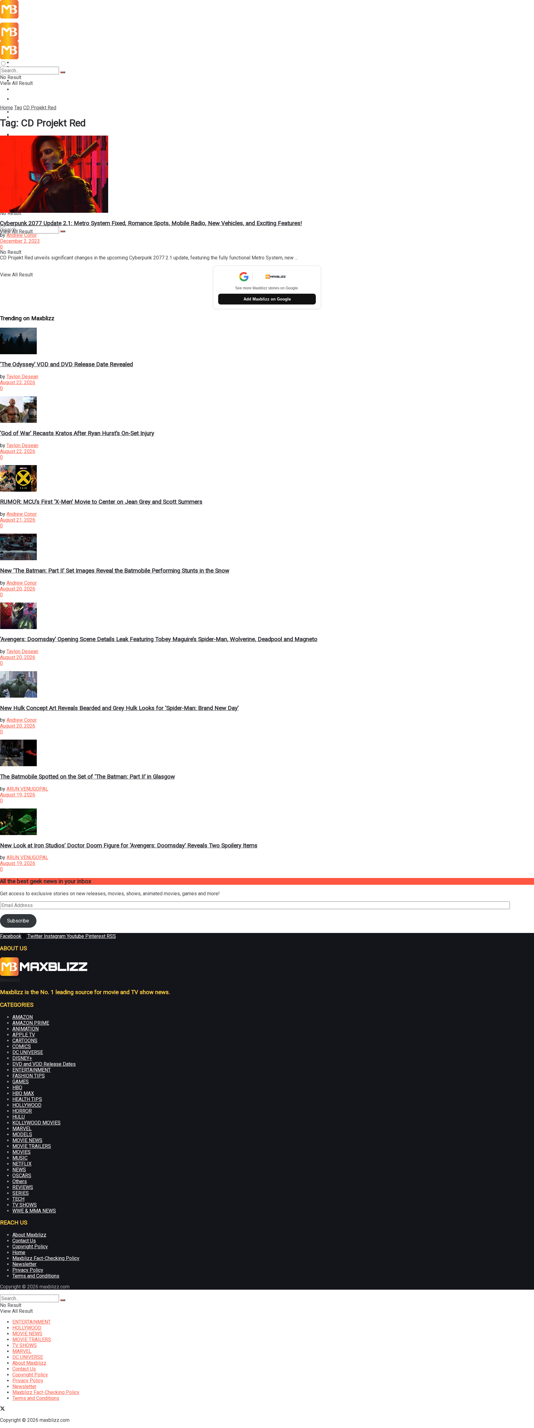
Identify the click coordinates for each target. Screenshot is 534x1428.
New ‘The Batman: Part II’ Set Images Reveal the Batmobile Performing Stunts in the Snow (114, 570)
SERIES (20, 1193)
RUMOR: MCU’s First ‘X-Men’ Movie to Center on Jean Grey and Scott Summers (101, 501)
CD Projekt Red (39, 108)
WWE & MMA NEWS (34, 1211)
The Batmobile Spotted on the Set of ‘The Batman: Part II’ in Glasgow (87, 776)
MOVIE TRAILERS (31, 1146)
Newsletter (24, 1264)
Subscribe (18, 921)
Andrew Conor (21, 235)
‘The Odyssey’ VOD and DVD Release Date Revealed (66, 364)
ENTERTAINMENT (31, 62)
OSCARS (21, 1175)
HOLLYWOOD (26, 1105)
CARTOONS (24, 1041)
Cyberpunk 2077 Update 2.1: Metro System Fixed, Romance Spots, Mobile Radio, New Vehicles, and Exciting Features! (151, 223)
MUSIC (20, 1158)
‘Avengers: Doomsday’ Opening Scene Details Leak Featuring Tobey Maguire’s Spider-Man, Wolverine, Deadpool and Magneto (158, 639)
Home (6, 108)
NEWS (19, 1170)
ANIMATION (25, 1029)
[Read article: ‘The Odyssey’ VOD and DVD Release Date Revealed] (267, 341)
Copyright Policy (30, 1247)
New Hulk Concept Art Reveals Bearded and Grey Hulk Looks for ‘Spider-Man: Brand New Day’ (119, 708)
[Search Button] (62, 231)
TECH (18, 1199)
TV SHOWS (24, 1205)
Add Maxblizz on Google (267, 299)
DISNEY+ (22, 1058)
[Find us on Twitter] (2, 1409)
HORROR (22, 1111)
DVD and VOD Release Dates (44, 1064)
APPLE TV (23, 1035)
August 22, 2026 (17, 382)
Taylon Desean (22, 377)
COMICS (21, 1046)
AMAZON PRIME (30, 1023)
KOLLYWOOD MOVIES (36, 1123)
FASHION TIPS (28, 1076)
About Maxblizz (29, 1235)
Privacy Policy (27, 1270)
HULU (18, 1117)
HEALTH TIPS (27, 1099)
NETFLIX (22, 1164)
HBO (17, 1087)
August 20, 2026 (17, 589)
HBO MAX (23, 1093)
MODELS (22, 1134)
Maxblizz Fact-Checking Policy (45, 1258)
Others (19, 1181)
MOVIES (21, 1152)
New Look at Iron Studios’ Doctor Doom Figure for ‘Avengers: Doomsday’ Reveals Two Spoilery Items (128, 845)
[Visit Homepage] (44, 17)
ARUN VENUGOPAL (27, 789)
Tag (18, 108)
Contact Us (24, 1241)
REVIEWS (22, 1187)
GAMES (20, 1082)
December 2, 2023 (20, 241)
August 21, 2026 (17, 520)
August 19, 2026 (17, 795)
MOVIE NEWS (27, 99)
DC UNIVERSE (27, 1052)
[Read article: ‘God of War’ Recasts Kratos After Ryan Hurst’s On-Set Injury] (267, 410)
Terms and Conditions (35, 1276)
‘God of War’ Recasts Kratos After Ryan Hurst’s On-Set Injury (77, 433)
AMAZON (22, 1017)
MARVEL (22, 1129)
